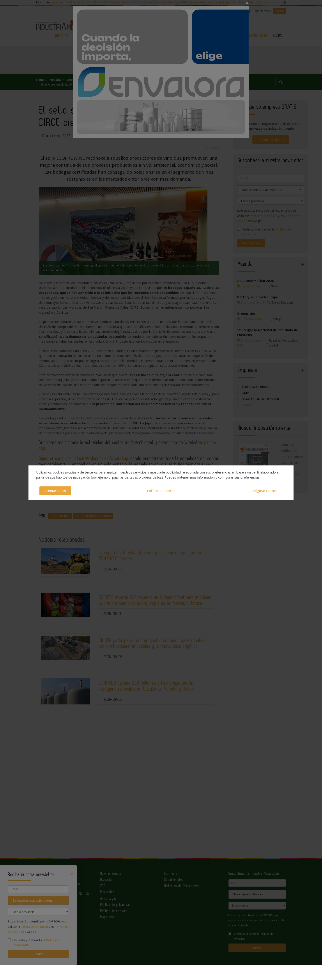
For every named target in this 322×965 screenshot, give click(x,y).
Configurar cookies (263, 490)
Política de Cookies (161, 490)
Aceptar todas (55, 490)
